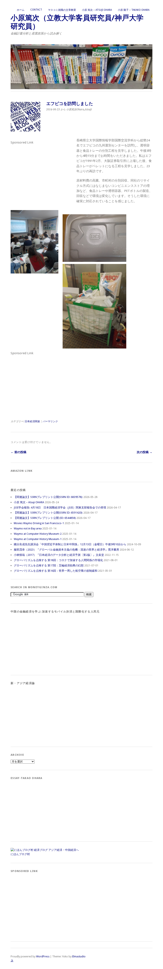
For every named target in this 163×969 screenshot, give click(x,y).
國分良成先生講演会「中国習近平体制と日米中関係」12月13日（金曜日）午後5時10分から (70, 544)
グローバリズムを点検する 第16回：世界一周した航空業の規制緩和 (55, 570)
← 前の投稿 (18, 452)
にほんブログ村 (20, 854)
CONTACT (36, 9)
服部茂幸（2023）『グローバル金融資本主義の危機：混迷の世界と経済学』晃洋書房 (66, 549)
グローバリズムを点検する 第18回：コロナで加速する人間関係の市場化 (58, 560)
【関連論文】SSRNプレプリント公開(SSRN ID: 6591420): (48, 512)
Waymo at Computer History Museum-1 (38, 539)
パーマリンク (50, 421)
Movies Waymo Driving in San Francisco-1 (39, 523)
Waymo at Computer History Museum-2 (38, 533)
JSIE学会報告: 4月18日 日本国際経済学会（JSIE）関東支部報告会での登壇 (60, 507)
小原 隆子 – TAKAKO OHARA (133, 9)
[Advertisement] (42, 172)
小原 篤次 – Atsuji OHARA (97, 9)
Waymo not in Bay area (28, 528)
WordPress (42, 956)
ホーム (20, 9)
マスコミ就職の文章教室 (62, 9)
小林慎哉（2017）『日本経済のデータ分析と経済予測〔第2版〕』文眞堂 (59, 554)
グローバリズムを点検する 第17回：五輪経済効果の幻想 (49, 565)
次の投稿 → (144, 452)
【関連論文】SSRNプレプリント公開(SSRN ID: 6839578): (48, 497)
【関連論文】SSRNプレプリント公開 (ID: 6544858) (45, 517)
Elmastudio (79, 956)
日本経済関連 (32, 421)
